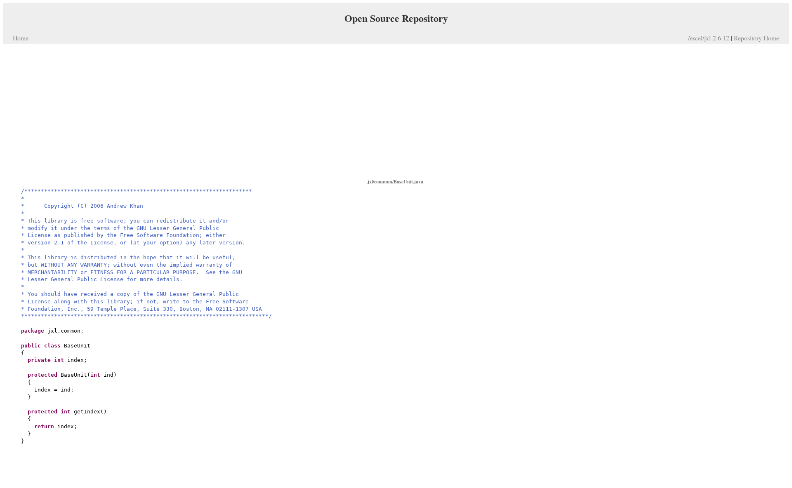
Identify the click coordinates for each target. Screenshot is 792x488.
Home (20, 37)
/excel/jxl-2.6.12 (708, 37)
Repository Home (756, 37)
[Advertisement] (396, 110)
